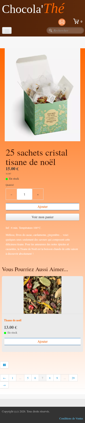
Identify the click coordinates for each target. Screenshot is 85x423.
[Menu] (7, 30)
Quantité (10, 184)
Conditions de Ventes (71, 418)
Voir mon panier (43, 217)
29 (73, 378)
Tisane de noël (12, 320)
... (20, 378)
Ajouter (43, 206)
